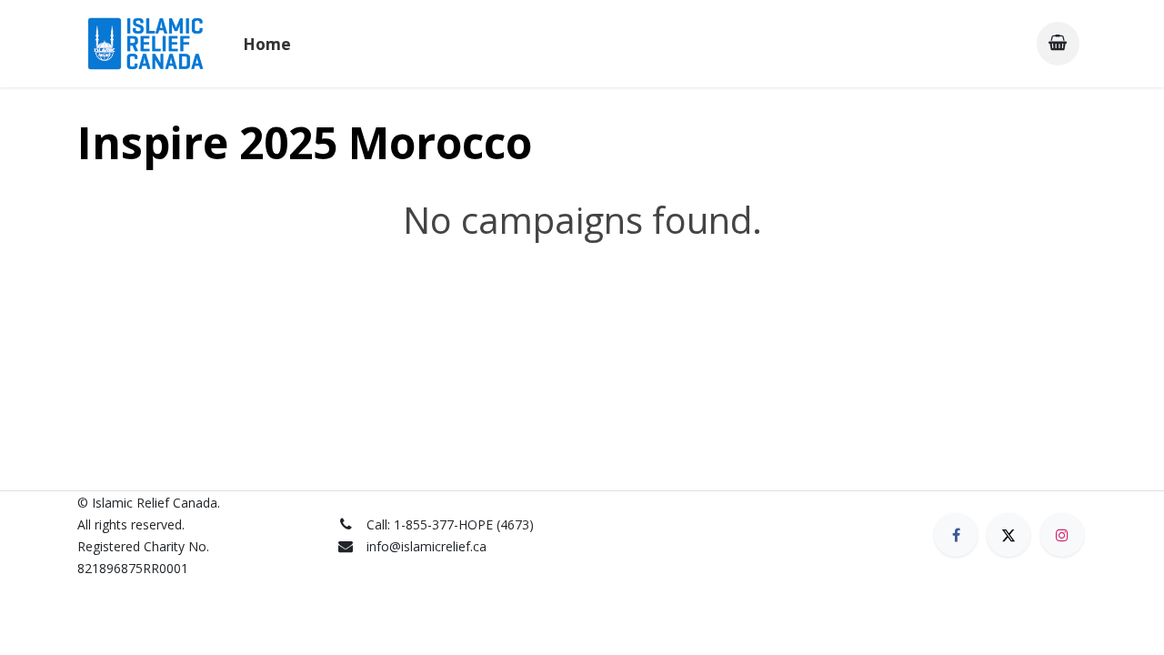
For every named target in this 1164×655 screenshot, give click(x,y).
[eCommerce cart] (1058, 43)
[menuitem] (267, 44)
